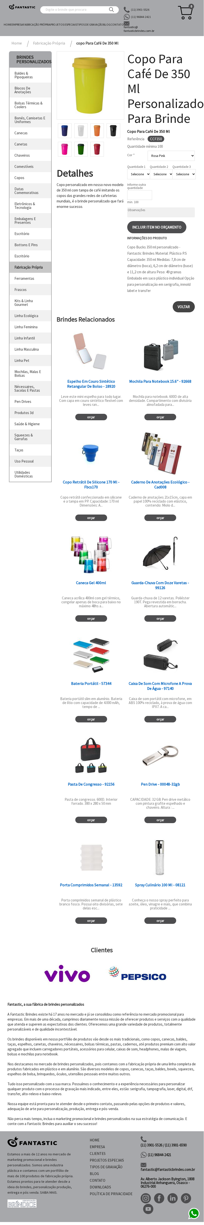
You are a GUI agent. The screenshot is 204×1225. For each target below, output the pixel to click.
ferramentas (24, 278)
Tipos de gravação (90, 24)
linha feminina (26, 327)
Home (8, 24)
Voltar (184, 306)
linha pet (21, 360)
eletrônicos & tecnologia (24, 205)
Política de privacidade (111, 1193)
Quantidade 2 (159, 166)
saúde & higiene (27, 424)
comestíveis (24, 166)
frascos (20, 289)
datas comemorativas (26, 191)
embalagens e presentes (25, 220)
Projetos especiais (63, 24)
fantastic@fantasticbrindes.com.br (168, 1169)
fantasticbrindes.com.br (139, 29)
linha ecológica (26, 315)
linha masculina (26, 349)
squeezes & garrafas (23, 437)
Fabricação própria (36, 24)
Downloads (100, 1187)
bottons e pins (26, 244)
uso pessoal (24, 461)
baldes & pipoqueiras (23, 75)
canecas (21, 133)
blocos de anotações (22, 90)
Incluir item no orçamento (156, 227)
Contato (117, 24)
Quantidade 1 (136, 166)
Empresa (17, 24)
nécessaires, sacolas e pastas (27, 388)
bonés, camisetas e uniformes (29, 120)
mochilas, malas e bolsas (27, 373)
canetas (20, 144)
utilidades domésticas (23, 474)
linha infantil (24, 338)
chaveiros (22, 155)
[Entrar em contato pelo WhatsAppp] (194, 1218)
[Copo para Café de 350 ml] (90, 85)
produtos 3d (24, 412)
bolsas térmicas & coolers (28, 105)
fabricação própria (28, 267)
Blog (107, 24)
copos (19, 177)
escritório (21, 233)
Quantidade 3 (181, 166)
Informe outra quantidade (136, 186)
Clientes (98, 1153)
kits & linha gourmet (23, 302)
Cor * (131, 155)
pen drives (22, 401)
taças (18, 450)
